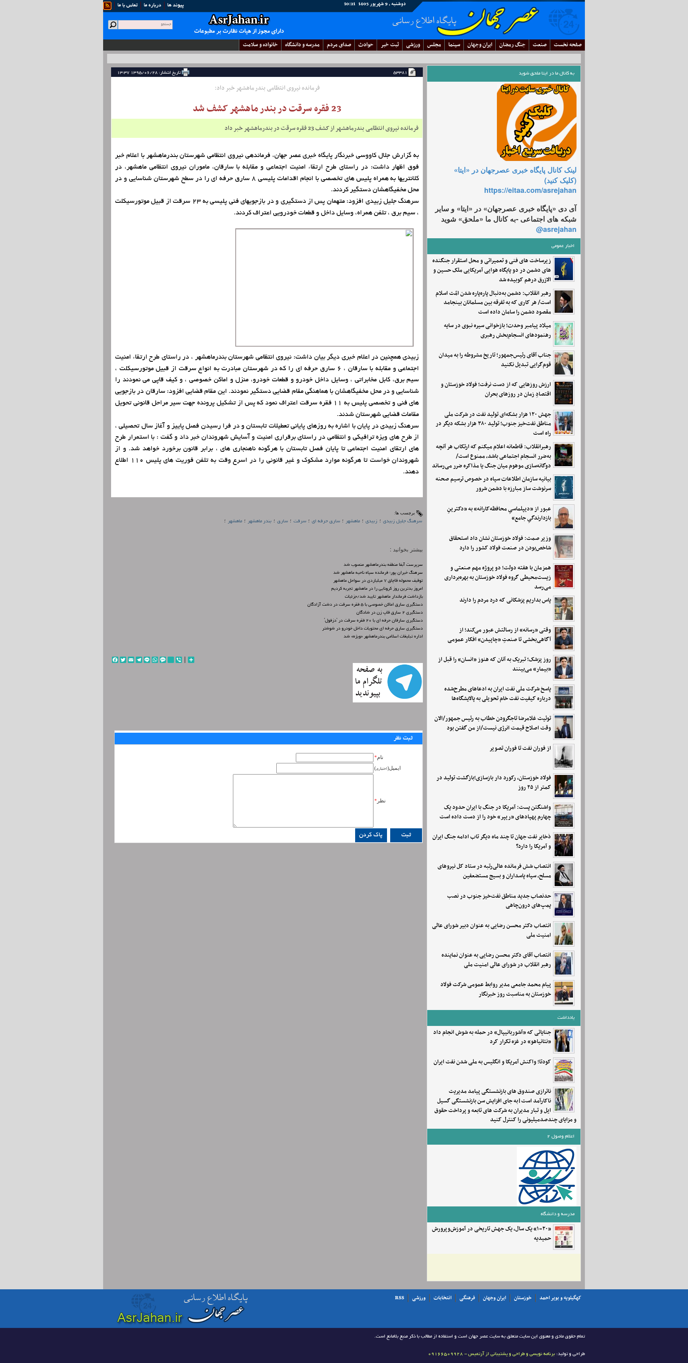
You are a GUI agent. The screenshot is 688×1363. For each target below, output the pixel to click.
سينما (454, 44)
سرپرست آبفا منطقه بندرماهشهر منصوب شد (383, 565)
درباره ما (152, 5)
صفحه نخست (568, 44)
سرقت (299, 521)
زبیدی (371, 521)
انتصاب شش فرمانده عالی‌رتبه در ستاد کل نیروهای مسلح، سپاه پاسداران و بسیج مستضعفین (494, 871)
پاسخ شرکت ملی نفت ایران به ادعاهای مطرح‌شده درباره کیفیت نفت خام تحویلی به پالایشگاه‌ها (497, 694)
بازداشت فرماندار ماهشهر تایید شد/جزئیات (384, 596)
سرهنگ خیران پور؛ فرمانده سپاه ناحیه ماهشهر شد (378, 573)
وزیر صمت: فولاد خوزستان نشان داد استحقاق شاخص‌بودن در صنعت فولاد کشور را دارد (500, 543)
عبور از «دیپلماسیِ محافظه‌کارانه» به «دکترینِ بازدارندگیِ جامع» (499, 514)
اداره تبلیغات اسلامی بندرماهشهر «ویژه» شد (383, 636)
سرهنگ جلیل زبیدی (402, 521)
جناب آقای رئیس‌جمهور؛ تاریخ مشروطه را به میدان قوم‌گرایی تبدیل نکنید (495, 360)
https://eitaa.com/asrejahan (530, 190)
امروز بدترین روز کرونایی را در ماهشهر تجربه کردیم (377, 588)
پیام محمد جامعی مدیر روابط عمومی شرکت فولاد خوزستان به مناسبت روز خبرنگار (495, 989)
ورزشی (413, 44)
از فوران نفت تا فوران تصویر (520, 748)
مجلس (434, 44)
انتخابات (443, 1298)
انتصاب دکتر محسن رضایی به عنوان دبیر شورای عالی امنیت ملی (491, 930)
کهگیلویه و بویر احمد (560, 1298)
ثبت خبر (390, 44)
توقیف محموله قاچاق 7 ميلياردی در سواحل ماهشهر (378, 581)
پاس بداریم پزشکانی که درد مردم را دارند (505, 600)
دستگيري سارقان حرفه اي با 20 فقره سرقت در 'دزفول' (373, 620)
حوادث (365, 44)
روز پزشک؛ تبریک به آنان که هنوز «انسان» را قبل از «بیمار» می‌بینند (494, 664)
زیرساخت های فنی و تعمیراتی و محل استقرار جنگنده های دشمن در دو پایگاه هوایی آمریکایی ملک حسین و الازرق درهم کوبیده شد (491, 270)
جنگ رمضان (512, 44)
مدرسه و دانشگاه (302, 44)
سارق (282, 521)
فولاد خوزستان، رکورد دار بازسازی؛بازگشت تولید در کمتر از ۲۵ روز (493, 782)
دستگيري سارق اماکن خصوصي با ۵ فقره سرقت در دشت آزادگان (365, 604)
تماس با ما (127, 5)
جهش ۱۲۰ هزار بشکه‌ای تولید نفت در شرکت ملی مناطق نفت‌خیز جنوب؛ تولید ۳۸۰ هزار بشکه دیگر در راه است (493, 424)
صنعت (540, 44)
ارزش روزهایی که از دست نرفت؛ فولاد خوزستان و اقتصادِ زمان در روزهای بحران (496, 389)
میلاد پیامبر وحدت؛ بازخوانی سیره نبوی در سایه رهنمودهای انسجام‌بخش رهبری (497, 330)
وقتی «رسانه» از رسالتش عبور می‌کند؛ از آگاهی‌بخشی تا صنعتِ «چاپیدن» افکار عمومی (499, 635)
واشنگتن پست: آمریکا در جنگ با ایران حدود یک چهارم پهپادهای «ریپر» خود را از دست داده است (495, 812)
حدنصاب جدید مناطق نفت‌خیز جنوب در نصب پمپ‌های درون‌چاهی (499, 901)
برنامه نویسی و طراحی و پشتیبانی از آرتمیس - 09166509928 (491, 1354)
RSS (399, 1298)
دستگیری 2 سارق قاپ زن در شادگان (389, 612)
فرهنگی (467, 1298)
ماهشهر (353, 521)
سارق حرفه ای (326, 521)
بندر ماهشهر (260, 521)
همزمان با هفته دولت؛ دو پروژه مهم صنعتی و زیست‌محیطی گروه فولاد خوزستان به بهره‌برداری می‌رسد (497, 577)
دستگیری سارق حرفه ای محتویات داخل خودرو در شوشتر (372, 628)
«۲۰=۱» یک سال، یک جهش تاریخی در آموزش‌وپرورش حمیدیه (491, 1233)
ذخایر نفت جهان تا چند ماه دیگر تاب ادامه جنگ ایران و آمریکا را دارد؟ (491, 841)
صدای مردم (339, 44)
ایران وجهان (494, 1298)
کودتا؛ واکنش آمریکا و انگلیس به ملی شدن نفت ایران (492, 1062)
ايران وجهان (479, 44)
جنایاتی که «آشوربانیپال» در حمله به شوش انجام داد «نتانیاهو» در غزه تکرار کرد (492, 1037)
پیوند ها (175, 5)
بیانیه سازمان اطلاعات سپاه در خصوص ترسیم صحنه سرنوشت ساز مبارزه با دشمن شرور (493, 484)
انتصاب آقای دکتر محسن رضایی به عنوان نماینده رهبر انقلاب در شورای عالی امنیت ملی (496, 960)
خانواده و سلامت (260, 44)
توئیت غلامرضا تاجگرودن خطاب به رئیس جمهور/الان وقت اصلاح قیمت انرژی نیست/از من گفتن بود (492, 723)
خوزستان (523, 1298)
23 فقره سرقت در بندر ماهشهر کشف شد (267, 109)
